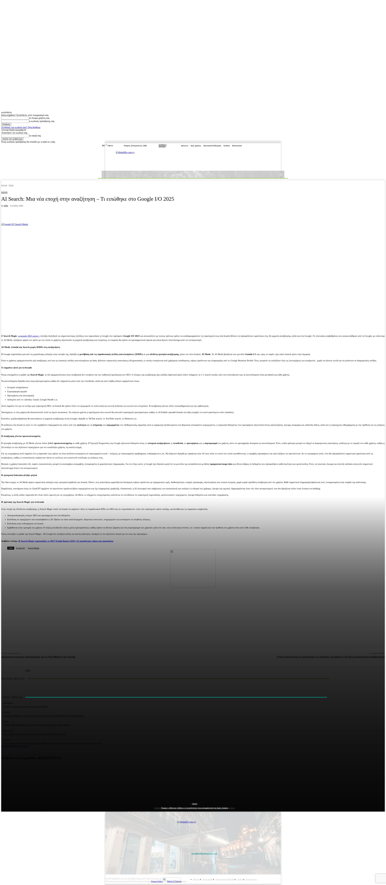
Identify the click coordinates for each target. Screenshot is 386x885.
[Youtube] (275, 145)
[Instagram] (279, 145)
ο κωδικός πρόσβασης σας (41, 121)
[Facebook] (268, 145)
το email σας (35, 135)
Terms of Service (174, 881)
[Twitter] (272, 145)
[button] (280, 174)
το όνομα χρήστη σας (39, 118)
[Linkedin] (282, 145)
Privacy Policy (157, 881)
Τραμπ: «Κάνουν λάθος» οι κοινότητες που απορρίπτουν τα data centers (194, 808)
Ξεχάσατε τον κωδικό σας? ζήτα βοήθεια (20, 127)
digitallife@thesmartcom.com (204, 853)
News (194, 804)
